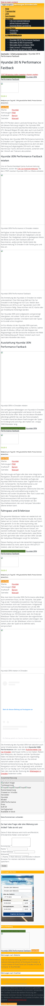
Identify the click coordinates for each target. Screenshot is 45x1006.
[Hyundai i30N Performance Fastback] (10, 92)
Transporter (10, 11)
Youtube (13, 33)
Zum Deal (5, 107)
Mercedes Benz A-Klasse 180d (22, 45)
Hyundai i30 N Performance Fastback (25, 40)
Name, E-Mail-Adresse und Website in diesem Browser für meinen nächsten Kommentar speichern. (20, 859)
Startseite (5, 54)
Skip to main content (9, 2)
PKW (7, 9)
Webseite (5, 854)
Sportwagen (10, 16)
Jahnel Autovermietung (19, 23)
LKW (7, 13)
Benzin (14, 115)
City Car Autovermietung (20, 21)
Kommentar (6, 846)
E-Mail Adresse (7, 851)
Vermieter (9, 18)
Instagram (14, 30)
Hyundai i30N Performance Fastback (19, 78)
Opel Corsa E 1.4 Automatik (21, 47)
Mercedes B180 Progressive (21, 42)
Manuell (15, 118)
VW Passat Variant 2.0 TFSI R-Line (23, 49)
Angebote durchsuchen (17, 914)
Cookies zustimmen (9, 1004)
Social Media (10, 28)
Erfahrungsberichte (13, 37)
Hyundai (15, 110)
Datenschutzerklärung (17, 1000)
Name (4, 849)
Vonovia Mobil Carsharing (20, 25)
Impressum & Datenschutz (16, 983)
